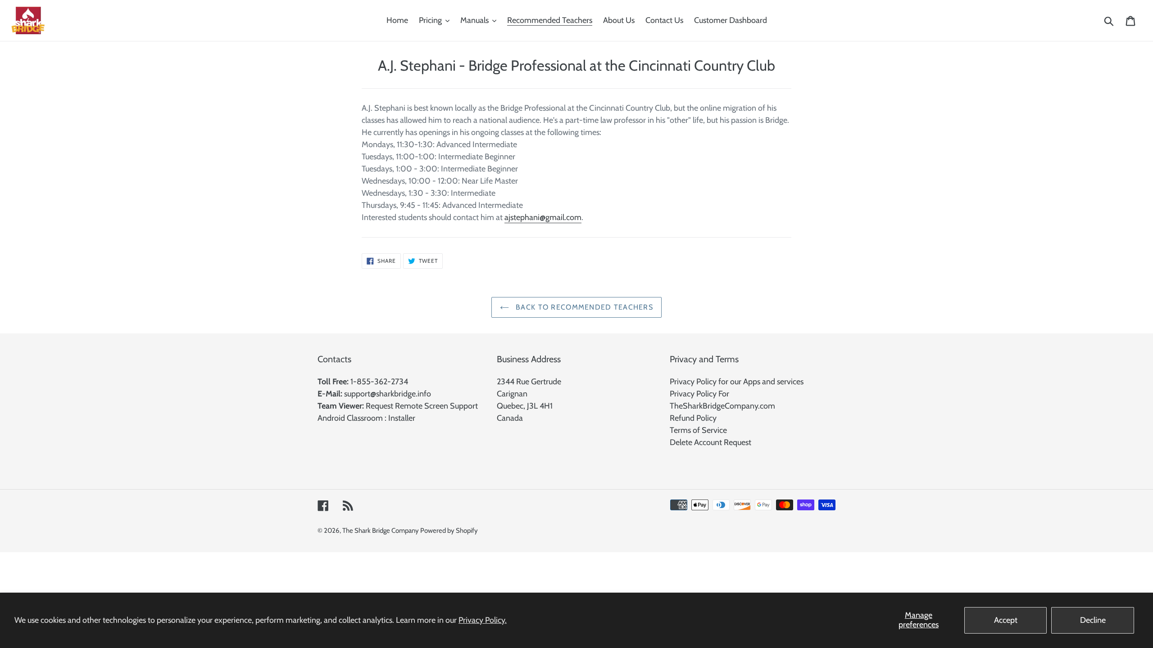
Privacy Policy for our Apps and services (736, 382)
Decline (1093, 620)
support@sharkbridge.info (387, 394)
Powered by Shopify (449, 530)
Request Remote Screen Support (422, 406)
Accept (1005, 620)
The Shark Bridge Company (381, 530)
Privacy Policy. (482, 620)
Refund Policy (693, 418)
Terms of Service (698, 430)
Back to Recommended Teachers (583, 307)
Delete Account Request (710, 442)
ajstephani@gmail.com (542, 217)
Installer (401, 418)
